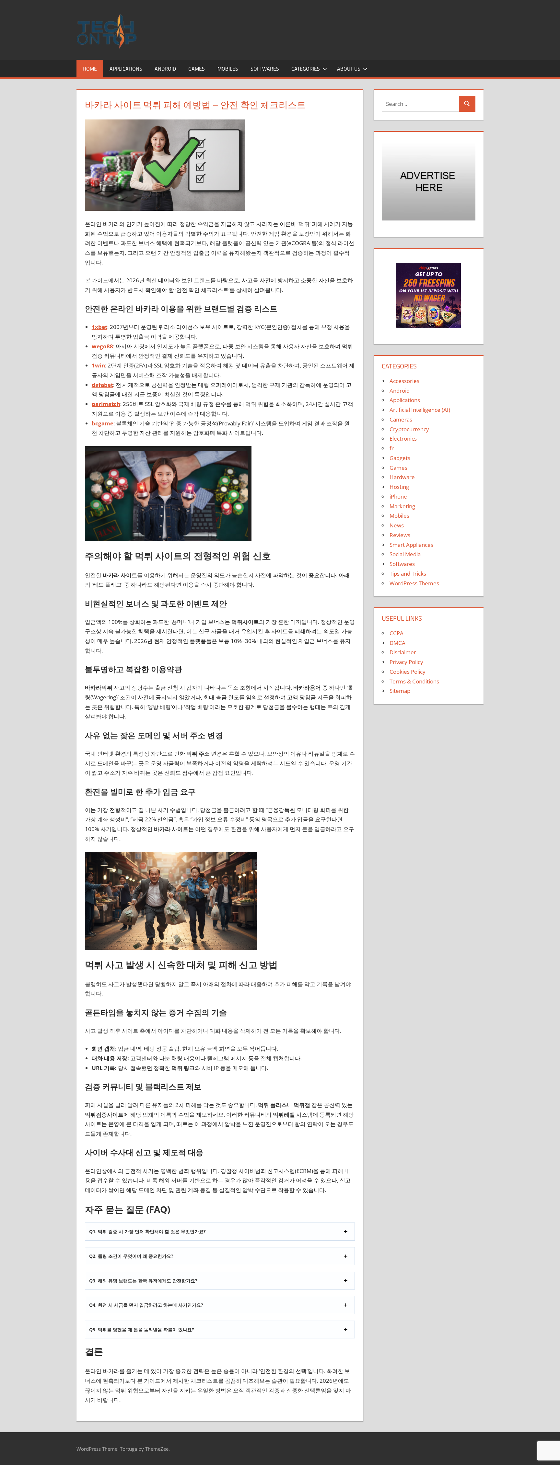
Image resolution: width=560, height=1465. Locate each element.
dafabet (102, 385)
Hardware (402, 477)
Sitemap (400, 690)
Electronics (403, 438)
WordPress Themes (414, 583)
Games (196, 69)
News (397, 525)
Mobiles (227, 69)
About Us (348, 69)
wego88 (102, 346)
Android (165, 69)
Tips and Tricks (408, 573)
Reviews (400, 535)
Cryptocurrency (409, 429)
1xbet (99, 327)
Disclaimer (403, 652)
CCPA (396, 633)
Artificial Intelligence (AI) (420, 409)
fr (392, 448)
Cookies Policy (408, 671)
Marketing (402, 506)
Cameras (401, 419)
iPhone (398, 496)
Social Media (405, 554)
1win (98, 365)
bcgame (102, 423)
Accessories (404, 381)
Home (90, 69)
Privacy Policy (406, 662)
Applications (126, 69)
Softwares (265, 69)
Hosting (399, 486)
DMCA (397, 643)
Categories (305, 69)
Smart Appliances (411, 544)
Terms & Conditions (414, 681)
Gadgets (400, 458)
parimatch (106, 404)
